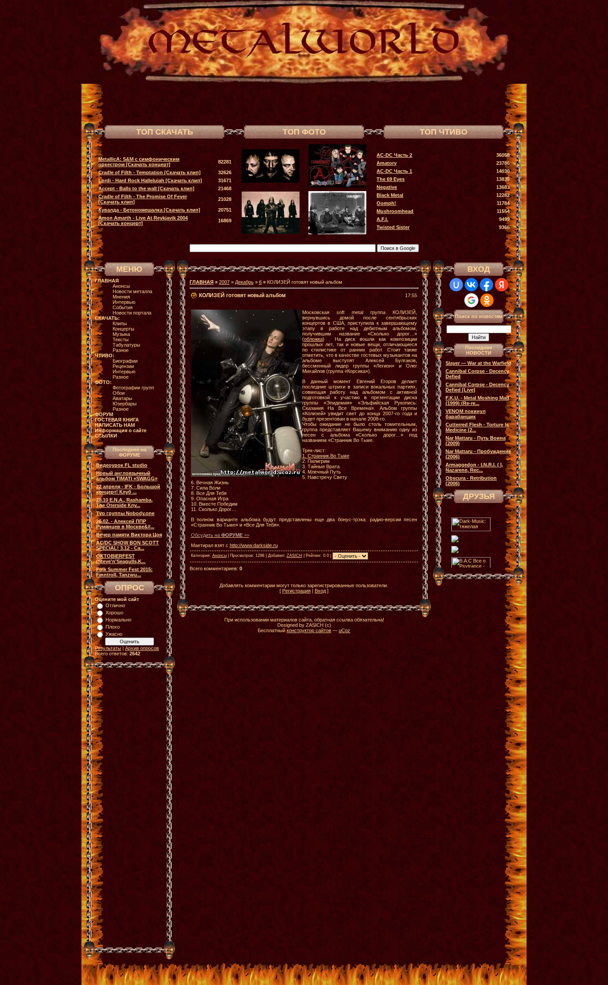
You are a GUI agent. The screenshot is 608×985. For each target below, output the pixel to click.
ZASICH (294, 555)
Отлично (115, 605)
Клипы (120, 323)
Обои (119, 393)
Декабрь (244, 282)
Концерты (123, 328)
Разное (121, 350)
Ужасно (113, 634)
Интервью (124, 302)
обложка (313, 339)
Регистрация (296, 590)
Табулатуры (126, 344)
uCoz (344, 630)
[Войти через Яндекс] (501, 284)
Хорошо (114, 612)
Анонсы (121, 286)
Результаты (108, 648)
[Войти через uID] (456, 284)
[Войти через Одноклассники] (487, 300)
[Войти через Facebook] (486, 284)
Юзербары (125, 403)
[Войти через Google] (471, 300)
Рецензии (123, 366)
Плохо (112, 626)
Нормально (118, 619)
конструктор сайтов (309, 630)
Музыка (121, 334)
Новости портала (132, 312)
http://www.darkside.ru (254, 545)
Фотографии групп (133, 387)
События (123, 307)
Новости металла (132, 291)
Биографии (125, 361)
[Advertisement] (408, 103)
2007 (224, 282)
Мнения (121, 296)
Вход (320, 590)
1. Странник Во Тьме (325, 455)
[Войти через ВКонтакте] (471, 284)
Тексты (121, 339)
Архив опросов (142, 648)
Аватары (122, 398)
